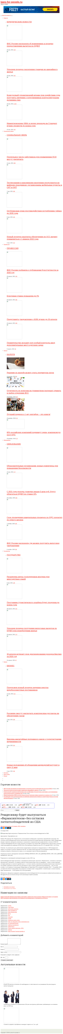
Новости (6, 18)
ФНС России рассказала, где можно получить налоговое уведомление (33, 544)
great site (10, 917)
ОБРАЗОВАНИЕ (14, 444)
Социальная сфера (9, 131)
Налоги (5, 350)
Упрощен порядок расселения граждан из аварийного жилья (32, 70)
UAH (26, 807)
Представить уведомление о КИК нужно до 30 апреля (32, 319)
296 (14, 771)
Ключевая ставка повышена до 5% (23, 296)
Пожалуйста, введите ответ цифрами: (10, 954)
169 (16, 523)
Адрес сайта (4, 952)
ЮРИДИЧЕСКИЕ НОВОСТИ (19, 22)
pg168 (9, 918)
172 (16, 634)
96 (16, 376)
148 (14, 582)
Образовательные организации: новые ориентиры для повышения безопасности (32, 467)
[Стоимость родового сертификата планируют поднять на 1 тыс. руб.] (11, 1022)
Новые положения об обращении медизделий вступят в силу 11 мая (33, 766)
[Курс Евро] (21, 805)
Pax (9, 915)
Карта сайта (7, 774)
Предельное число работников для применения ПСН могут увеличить (31, 158)
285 (16, 299)
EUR (24, 805)
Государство (7, 551)
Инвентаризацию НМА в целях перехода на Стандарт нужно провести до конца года (32, 124)
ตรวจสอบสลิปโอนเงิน (13, 923)
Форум (5, 776)
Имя (2, 946)
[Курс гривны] (23, 807)
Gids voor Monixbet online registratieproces (18, 921)
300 (16, 323)
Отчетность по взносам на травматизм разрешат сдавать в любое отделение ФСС (34, 391)
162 (15, 75)
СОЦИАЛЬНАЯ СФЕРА (17, 135)
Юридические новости (6, 826)
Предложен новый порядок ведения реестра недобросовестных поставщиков (27, 688)
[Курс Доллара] (4, 805)
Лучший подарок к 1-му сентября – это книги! (28, 414)
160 (17, 396)
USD (7, 805)
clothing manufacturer (13, 925)
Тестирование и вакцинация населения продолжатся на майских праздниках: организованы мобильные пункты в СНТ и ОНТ (34, 185)
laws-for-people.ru (11, 2)
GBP (40, 805)
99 (15, 349)
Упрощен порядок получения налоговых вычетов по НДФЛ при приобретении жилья (32, 629)
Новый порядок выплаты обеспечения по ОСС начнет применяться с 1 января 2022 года (32, 237)
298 (14, 163)
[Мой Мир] (6, 828)
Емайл (2, 949)
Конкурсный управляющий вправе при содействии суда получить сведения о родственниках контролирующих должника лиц (33, 97)
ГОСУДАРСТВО (14, 555)
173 (17, 438)
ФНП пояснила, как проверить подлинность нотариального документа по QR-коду (24, 898)
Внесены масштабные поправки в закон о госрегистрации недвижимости (34, 740)
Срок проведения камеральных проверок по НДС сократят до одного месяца (34, 518)
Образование (7, 440)
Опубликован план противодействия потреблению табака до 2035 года (34, 212)
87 (16, 660)
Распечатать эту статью (10, 888)
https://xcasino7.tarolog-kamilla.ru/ (16, 931)
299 (16, 549)
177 (15, 472)
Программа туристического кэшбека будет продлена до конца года (33, 603)
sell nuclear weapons (13, 908)
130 (15, 49)
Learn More (11, 907)
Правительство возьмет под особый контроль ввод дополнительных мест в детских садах (31, 343)
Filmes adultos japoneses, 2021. (16, 928)
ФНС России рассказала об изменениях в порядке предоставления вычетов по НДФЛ (30, 44)
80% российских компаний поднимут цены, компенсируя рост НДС (33, 433)
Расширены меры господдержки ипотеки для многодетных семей (28, 577)
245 (14, 217)
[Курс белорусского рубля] (5, 807)
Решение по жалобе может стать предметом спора (30, 372)
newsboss (23, 826)
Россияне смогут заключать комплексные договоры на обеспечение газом (33, 714)
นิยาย (9, 913)
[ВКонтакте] (1, 828)
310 (14, 242)
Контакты (6, 772)
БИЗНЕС (10, 665)
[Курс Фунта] (37, 805)
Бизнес (5, 661)
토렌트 (9, 905)
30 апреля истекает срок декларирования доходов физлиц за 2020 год (34, 655)
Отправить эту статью (9, 886)
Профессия (7, 244)
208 (16, 497)
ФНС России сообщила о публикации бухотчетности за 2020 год (32, 271)
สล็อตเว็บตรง (11, 926)
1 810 (15, 103)
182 (15, 129)
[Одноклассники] (4, 828)
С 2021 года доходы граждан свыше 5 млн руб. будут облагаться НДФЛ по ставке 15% (31, 492)
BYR (10, 807)
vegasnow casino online (14, 920)
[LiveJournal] (10, 828)
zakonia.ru (8, 877)
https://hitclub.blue (12, 912)
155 (16, 276)
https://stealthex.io (12, 910)
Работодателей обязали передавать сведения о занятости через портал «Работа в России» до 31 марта (29, 896)
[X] (8, 828)
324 (14, 745)
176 (17, 418)
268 (14, 191)
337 (16, 608)
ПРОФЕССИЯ (12, 248)
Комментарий (4, 944)
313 (14, 693)
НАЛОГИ (11, 354)
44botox (10, 929)
